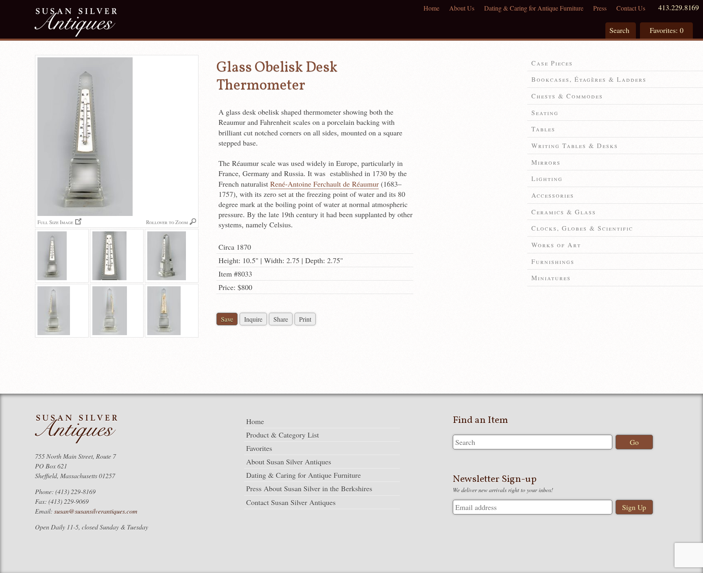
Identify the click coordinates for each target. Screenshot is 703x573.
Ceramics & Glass (563, 211)
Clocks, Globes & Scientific (582, 228)
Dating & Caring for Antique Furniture (533, 8)
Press (600, 8)
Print (305, 319)
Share (280, 319)
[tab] (615, 63)
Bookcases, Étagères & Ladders (588, 79)
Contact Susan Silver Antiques (291, 502)
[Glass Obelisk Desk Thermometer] (62, 256)
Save (227, 319)
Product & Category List (282, 435)
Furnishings (552, 261)
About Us (461, 8)
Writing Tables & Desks (574, 145)
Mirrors (546, 162)
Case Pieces (552, 63)
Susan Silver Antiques (76, 23)
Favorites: (666, 30)
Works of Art (556, 244)
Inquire (253, 319)
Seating (545, 112)
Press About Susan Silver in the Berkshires (309, 488)
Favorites (259, 448)
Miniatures (551, 277)
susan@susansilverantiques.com (96, 511)
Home (431, 8)
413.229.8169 (678, 7)
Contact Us (630, 8)
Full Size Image (55, 221)
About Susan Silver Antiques (288, 461)
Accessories (552, 195)
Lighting (547, 178)
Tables (543, 128)
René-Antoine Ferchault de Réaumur (324, 184)
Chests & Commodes (567, 96)
